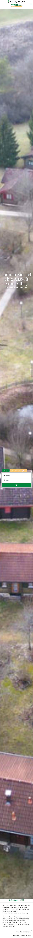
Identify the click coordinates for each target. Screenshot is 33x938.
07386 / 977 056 (21, 2)
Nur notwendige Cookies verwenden (23, 931)
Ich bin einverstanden (26, 935)
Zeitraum (8, 475)
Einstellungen (16, 935)
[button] (16, 485)
